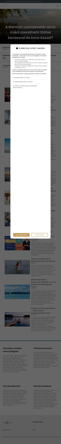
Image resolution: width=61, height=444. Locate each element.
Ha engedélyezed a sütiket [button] (21, 77)
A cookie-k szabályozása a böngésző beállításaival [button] (25, 87)
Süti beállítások (39, 235)
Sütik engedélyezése (21, 235)
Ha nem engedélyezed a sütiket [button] (23, 82)
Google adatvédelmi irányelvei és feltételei (35, 73)
